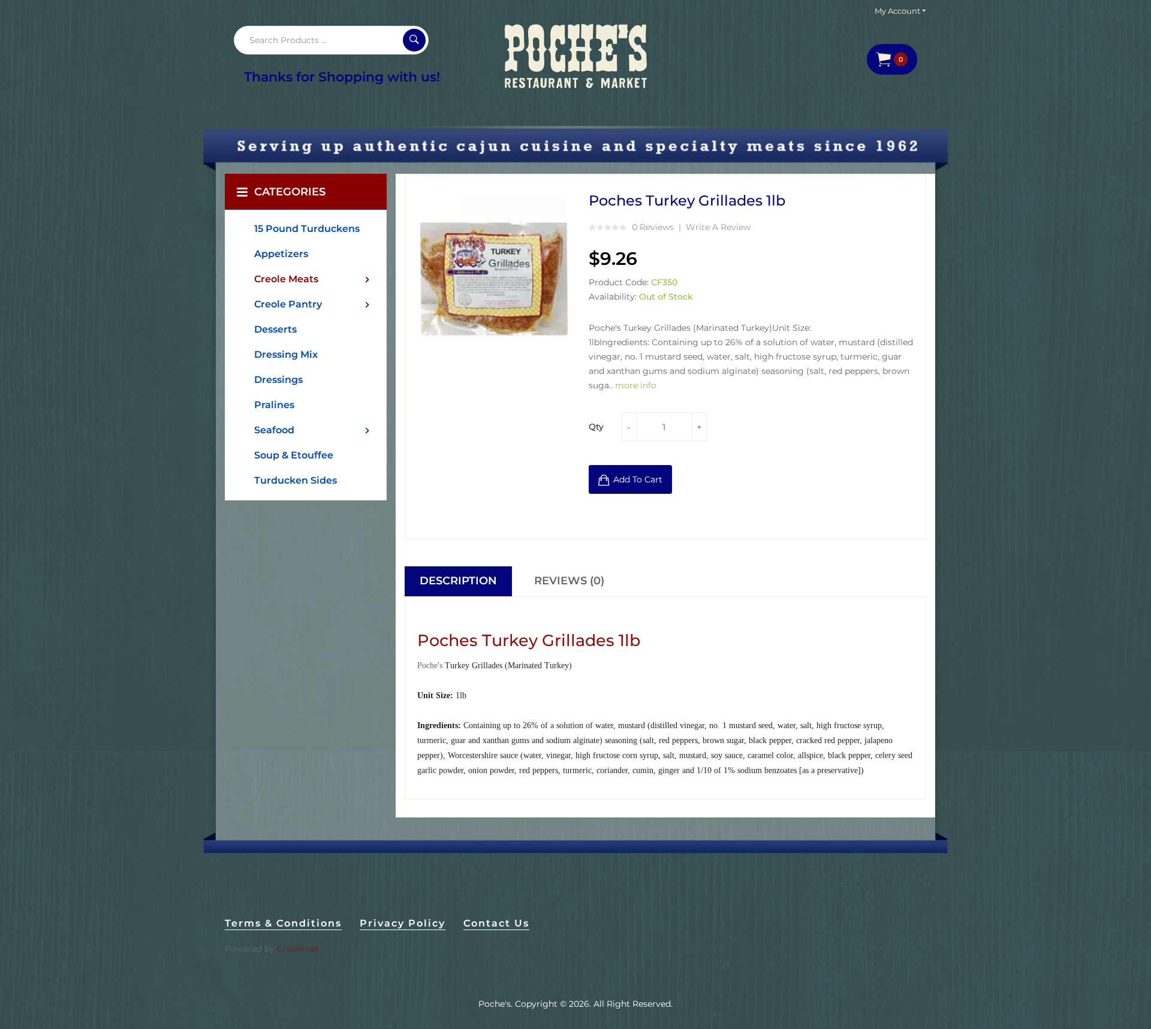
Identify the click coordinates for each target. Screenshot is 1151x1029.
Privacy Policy (402, 923)
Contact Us (496, 923)
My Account (898, 11)
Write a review (718, 227)
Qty (596, 426)
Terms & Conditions (283, 923)
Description (458, 580)
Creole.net (298, 948)
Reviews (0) (569, 580)
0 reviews (653, 227)
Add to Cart (637, 479)
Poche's (494, 1003)
